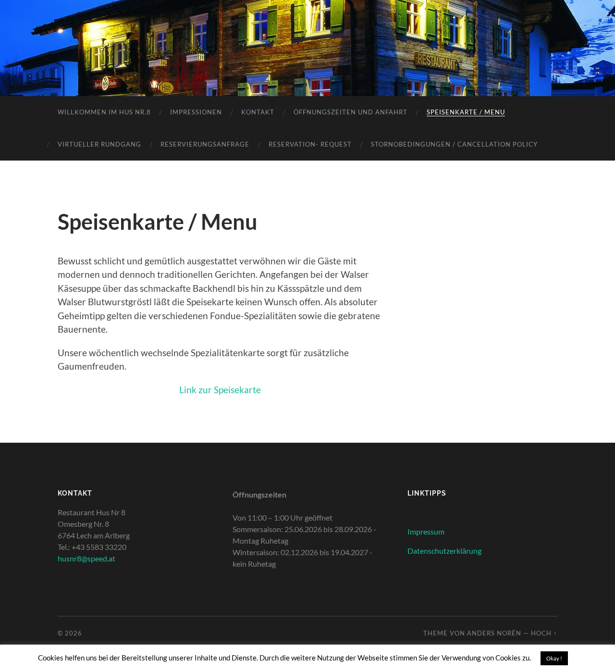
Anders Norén (494, 633)
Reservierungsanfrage (204, 144)
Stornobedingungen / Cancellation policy (454, 144)
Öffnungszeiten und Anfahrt (350, 112)
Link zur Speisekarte (220, 389)
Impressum (425, 531)
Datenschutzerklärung (444, 550)
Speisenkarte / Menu (466, 112)
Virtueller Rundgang (99, 144)
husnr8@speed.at (86, 558)
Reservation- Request (310, 144)
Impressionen (196, 112)
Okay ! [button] (554, 658)
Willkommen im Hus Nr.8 (104, 112)
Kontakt (257, 112)
